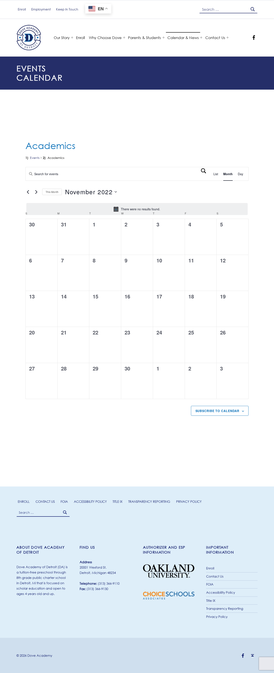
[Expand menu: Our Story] (72, 37)
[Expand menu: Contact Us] (227, 37)
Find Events (203, 174)
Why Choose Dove (105, 37)
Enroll (80, 37)
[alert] (137, 209)
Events (34, 158)
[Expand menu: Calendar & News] (201, 37)
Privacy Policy (189, 501)
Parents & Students (144, 37)
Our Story (62, 37)
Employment (41, 9)
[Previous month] (28, 191)
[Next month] (36, 191)
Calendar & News (183, 37)
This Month (52, 192)
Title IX (117, 501)
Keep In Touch (67, 9)
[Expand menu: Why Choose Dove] (124, 37)
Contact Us (215, 37)
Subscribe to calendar (217, 411)
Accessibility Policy (90, 501)
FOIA (64, 501)
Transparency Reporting (149, 501)
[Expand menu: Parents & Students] (163, 37)
